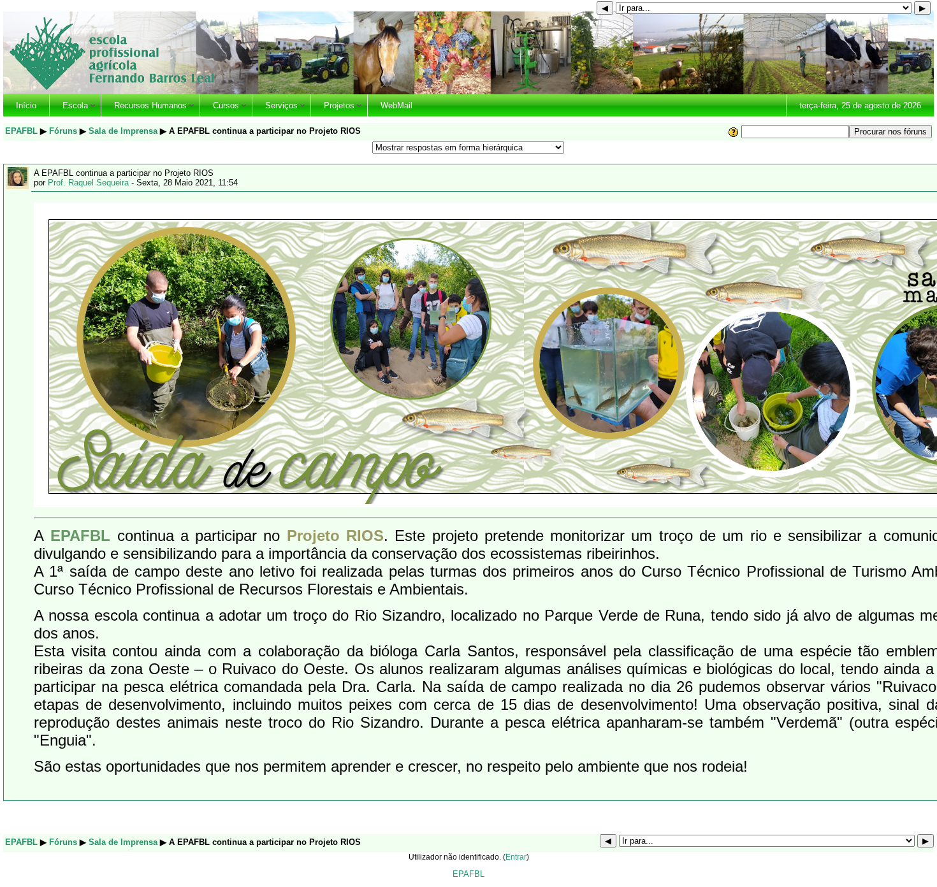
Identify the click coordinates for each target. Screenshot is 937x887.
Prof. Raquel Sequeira (88, 182)
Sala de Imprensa (123, 131)
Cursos (226, 105)
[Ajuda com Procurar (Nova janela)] (734, 131)
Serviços (281, 105)
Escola (75, 105)
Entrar (516, 857)
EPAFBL (21, 131)
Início (26, 105)
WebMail (396, 105)
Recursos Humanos (150, 105)
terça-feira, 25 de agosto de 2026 (860, 105)
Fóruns (63, 131)
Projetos (339, 105)
